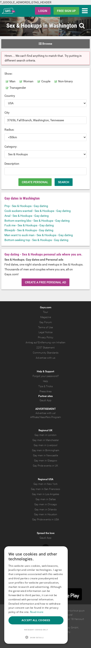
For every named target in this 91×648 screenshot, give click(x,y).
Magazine (45, 317)
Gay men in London (45, 435)
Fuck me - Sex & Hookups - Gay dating (29, 225)
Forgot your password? (46, 376)
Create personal (35, 182)
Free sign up (66, 11)
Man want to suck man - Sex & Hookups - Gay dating (38, 235)
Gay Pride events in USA (45, 519)
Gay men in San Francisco (45, 489)
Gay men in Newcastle (45, 455)
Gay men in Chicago (45, 504)
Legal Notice (45, 332)
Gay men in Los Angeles (45, 494)
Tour (45, 312)
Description (11, 163)
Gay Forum (45, 322)
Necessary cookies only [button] (36, 629)
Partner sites (45, 396)
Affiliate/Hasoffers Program (45, 417)
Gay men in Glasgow (45, 460)
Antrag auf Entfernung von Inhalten (45, 342)
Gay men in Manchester (45, 440)
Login (42, 11)
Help (45, 381)
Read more (37, 612)
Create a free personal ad (45, 282)
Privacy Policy (45, 337)
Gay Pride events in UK (45, 465)
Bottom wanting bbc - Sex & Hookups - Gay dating (37, 220)
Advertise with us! (46, 413)
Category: (10, 146)
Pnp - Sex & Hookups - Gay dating (26, 206)
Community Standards (45, 352)
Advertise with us (45, 357)
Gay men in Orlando (45, 509)
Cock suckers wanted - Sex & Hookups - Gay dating (37, 211)
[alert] (36, 595)
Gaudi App (45, 400)
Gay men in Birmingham (45, 450)
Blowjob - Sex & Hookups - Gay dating (28, 230)
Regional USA (45, 479)
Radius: (9, 129)
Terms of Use (45, 327)
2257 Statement (45, 347)
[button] (35, 637)
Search (63, 182)
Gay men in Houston (45, 514)
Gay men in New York (45, 483)
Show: (8, 73)
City (7, 112)
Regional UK (45, 430)
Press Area (45, 391)
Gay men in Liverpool (45, 445)
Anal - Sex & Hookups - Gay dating (26, 215)
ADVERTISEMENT (45, 408)
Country (9, 95)
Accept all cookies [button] (36, 620)
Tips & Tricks (45, 386)
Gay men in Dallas (46, 499)
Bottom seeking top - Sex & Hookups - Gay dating (36, 240)
